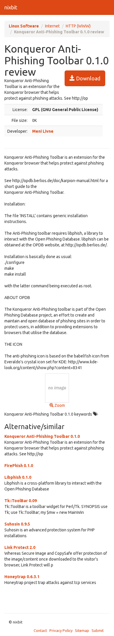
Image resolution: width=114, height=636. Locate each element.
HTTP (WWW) (78, 26)
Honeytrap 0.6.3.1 (21, 576)
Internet (52, 26)
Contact (40, 630)
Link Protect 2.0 (19, 547)
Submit (97, 630)
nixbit (10, 7)
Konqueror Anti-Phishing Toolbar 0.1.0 (42, 436)
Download (87, 78)
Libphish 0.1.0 (17, 477)
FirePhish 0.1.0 (18, 465)
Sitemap (82, 630)
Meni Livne (42, 131)
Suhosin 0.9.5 (17, 524)
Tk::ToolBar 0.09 (20, 500)
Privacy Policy (60, 630)
